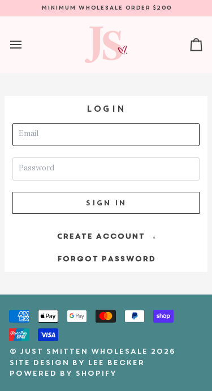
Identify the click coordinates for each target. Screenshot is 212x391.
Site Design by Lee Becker (76, 362)
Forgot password (106, 258)
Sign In (105, 202)
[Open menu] (26, 44)
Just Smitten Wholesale (84, 351)
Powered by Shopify (62, 373)
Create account (101, 236)
